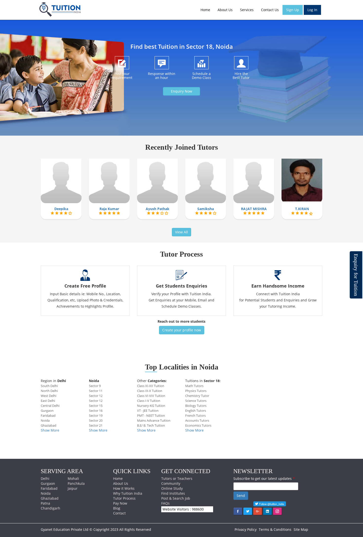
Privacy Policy (246, 529)
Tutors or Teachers (176, 478)
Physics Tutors (195, 391)
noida (45, 420)
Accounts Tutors (197, 420)
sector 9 (95, 386)
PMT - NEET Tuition (151, 415)
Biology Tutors (195, 405)
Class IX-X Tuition (149, 391)
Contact (119, 513)
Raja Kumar (109, 208)
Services (247, 9)
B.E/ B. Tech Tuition (151, 425)
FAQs (165, 503)
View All (181, 232)
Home (205, 9)
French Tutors (195, 415)
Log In (312, 9)
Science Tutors (195, 400)
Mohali (73, 478)
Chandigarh (50, 508)
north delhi (49, 391)
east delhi (48, 400)
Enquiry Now (181, 91)
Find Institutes (173, 493)
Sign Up (292, 9)
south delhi (49, 386)
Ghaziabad (50, 498)
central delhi (50, 405)
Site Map (301, 529)
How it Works (124, 488)
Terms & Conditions (275, 529)
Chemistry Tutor (197, 395)
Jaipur (73, 488)
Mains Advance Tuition (153, 420)
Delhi (45, 478)
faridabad (48, 415)
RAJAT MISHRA (254, 208)
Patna (45, 503)
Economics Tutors (198, 425)
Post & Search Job (175, 498)
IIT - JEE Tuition (148, 410)
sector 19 (95, 415)
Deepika (61, 208)
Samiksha (205, 208)
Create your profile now (181, 330)
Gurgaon (48, 483)
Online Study (172, 488)
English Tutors (195, 410)
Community (170, 483)
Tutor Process (124, 498)
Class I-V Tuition (148, 400)
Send (241, 495)
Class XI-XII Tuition (150, 386)
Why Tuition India (127, 493)
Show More (50, 430)
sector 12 (95, 395)
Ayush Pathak (157, 208)
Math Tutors (194, 386)
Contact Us (270, 9)
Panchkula (76, 483)
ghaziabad (48, 425)
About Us (225, 9)
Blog (116, 508)
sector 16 (95, 410)
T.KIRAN (302, 208)
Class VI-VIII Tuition (151, 395)
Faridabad (49, 488)
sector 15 (95, 405)
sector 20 (95, 420)
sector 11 (95, 391)
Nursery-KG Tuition (151, 405)
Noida (46, 493)
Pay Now (120, 503)
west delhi (48, 395)
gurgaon (47, 410)
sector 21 (95, 425)
